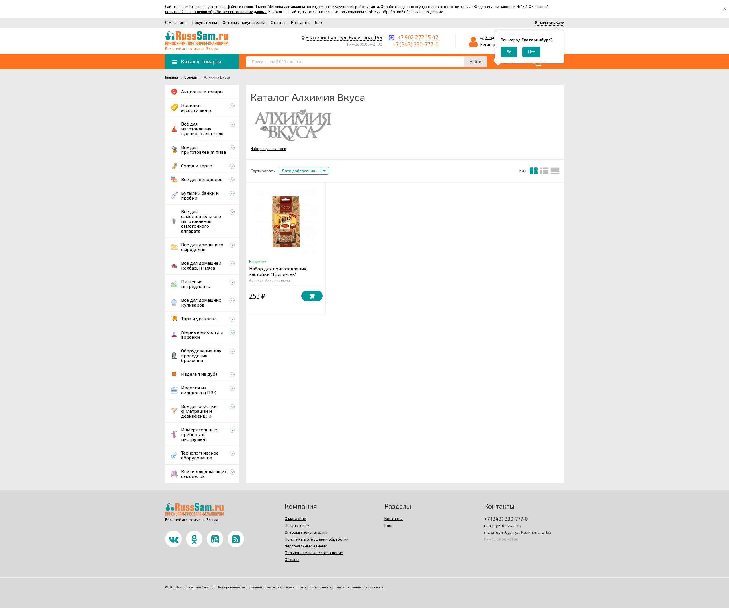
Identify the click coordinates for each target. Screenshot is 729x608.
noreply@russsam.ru (502, 525)
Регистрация (492, 44)
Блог (319, 22)
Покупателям (204, 22)
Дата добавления (299, 170)
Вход (489, 37)
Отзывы (278, 22)
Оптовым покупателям (244, 22)
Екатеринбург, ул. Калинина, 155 (344, 37)
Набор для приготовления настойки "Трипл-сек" (277, 271)
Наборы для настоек (268, 148)
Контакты (300, 22)
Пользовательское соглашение (314, 552)
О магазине (176, 22)
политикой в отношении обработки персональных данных (216, 11)
